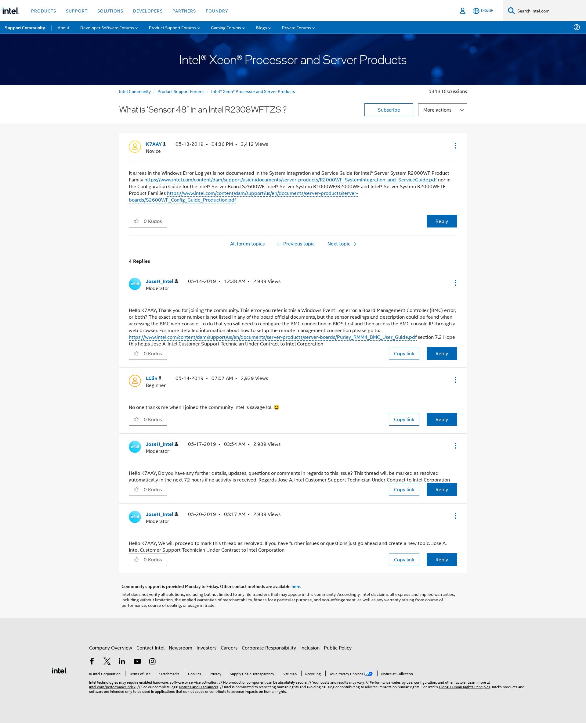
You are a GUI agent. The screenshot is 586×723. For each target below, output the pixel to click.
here (295, 586)
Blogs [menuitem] (261, 27)
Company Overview (110, 647)
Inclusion (310, 647)
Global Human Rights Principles (464, 686)
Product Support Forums (180, 91)
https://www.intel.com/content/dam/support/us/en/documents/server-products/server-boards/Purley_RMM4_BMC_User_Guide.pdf (273, 336)
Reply (442, 220)
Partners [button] (184, 10)
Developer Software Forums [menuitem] (107, 27)
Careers (229, 647)
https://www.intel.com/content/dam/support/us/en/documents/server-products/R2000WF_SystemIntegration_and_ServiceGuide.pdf (290, 179)
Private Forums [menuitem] (296, 27)
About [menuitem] (63, 27)
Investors (206, 647)
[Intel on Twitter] (107, 661)
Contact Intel (150, 647)
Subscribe (389, 109)
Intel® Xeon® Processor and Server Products (253, 91)
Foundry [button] (217, 10)
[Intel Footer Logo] (59, 669)
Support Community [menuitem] (25, 27)
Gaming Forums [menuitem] (226, 27)
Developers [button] (148, 10)
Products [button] (43, 10)
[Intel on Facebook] (92, 661)
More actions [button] (437, 109)
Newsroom (180, 647)
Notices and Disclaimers (198, 686)
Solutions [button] (110, 10)
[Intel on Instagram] (152, 661)
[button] (454, 145)
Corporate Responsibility (269, 647)
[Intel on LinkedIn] (122, 661)
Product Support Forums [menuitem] (172, 27)
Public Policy (338, 647)
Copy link (404, 353)
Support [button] (77, 10)
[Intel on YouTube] (137, 661)
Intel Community (135, 91)
